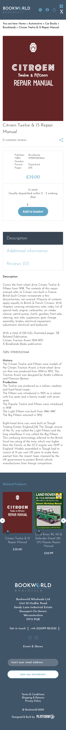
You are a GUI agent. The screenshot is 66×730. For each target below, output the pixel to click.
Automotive (35, 23)
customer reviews (14, 140)
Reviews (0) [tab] (18, 264)
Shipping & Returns (33, 697)
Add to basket (33, 211)
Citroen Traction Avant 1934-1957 (23, 340)
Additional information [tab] (27, 251)
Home (22, 23)
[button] (63, 520)
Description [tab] (17, 238)
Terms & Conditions (33, 694)
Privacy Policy (33, 701)
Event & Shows (33, 646)
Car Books (51, 23)
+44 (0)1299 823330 (43, 628)
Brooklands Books (16, 344)
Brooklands (9, 27)
